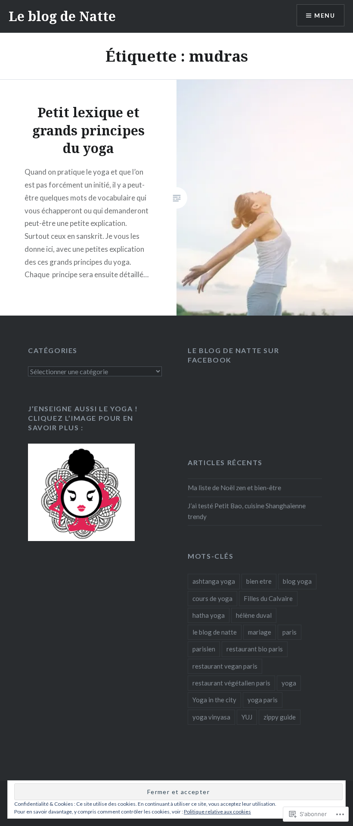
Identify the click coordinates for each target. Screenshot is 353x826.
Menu (324, 15)
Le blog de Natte (62, 16)
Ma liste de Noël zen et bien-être (234, 487)
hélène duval (254, 615)
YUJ (247, 717)
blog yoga (297, 581)
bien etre (259, 581)
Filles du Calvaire (268, 598)
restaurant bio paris (254, 649)
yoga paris (263, 700)
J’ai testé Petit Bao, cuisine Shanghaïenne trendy (247, 511)
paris (289, 632)
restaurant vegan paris (224, 666)
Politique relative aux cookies (217, 811)
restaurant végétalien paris (231, 683)
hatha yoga (208, 615)
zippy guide (279, 717)
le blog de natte (214, 632)
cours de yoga (212, 598)
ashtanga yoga (213, 581)
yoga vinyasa (211, 717)
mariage (259, 632)
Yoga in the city (214, 700)
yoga (289, 683)
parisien (203, 649)
